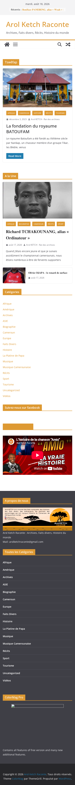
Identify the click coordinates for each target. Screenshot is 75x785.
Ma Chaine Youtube (18, 427)
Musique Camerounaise (17, 367)
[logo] (37, 509)
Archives (8, 315)
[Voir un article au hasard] (68, 44)
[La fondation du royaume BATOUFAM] (37, 87)
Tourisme (60, 113)
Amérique (8, 309)
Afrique (11, 113)
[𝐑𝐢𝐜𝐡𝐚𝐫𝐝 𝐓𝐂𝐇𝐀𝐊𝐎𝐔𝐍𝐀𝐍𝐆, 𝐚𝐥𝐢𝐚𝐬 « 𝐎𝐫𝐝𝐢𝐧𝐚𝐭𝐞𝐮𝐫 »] (37, 200)
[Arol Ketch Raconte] (7, 44)
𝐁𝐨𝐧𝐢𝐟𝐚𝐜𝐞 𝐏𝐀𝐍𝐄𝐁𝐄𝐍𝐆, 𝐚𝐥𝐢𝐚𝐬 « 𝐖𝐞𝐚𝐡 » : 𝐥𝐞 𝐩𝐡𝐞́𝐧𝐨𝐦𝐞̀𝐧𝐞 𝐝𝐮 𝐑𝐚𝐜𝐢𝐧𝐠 (43, 11)
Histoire (37, 113)
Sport (60, 224)
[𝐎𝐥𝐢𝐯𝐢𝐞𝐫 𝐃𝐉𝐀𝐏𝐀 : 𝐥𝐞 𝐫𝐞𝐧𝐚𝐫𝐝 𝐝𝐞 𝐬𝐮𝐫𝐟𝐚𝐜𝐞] (14, 275)
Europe (7, 338)
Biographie (24, 224)
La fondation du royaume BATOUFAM (31, 128)
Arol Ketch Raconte (37, 24)
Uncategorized (11, 390)
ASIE (5, 321)
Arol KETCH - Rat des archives (45, 119)
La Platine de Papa (13, 355)
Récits (48, 113)
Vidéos (6, 396)
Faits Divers (9, 344)
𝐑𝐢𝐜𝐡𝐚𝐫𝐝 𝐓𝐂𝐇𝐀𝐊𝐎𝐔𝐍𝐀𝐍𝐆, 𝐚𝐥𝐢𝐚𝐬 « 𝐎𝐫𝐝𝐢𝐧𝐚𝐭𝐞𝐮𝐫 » (37, 234)
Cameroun (24, 113)
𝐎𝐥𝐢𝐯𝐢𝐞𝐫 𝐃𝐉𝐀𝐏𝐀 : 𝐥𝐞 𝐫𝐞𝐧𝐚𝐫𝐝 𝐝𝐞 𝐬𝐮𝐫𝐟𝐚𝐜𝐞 (47, 272)
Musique (8, 361)
